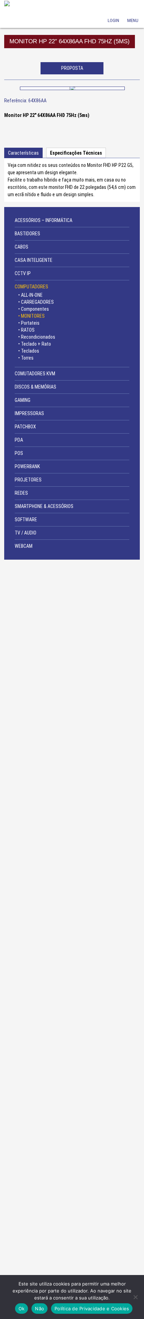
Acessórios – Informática (43, 220)
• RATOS (26, 330)
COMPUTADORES (31, 286)
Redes (21, 493)
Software (26, 519)
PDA (19, 440)
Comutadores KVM (35, 373)
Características (23, 153)
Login (114, 11)
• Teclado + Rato (34, 344)
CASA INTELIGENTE (33, 260)
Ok (22, 1308)
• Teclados (28, 351)
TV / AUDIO (25, 533)
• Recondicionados (36, 337)
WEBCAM (24, 546)
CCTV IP (23, 273)
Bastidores (27, 233)
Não (39, 1308)
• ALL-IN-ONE (30, 295)
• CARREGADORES (36, 302)
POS (19, 453)
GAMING (22, 400)
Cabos (21, 247)
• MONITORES (31, 316)
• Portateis (28, 323)
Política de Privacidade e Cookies (92, 1308)
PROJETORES (28, 479)
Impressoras (29, 413)
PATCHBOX (25, 426)
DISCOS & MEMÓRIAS (35, 387)
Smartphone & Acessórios (44, 506)
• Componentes (33, 309)
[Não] (135, 1297)
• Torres (26, 358)
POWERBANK (27, 466)
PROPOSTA (72, 68)
